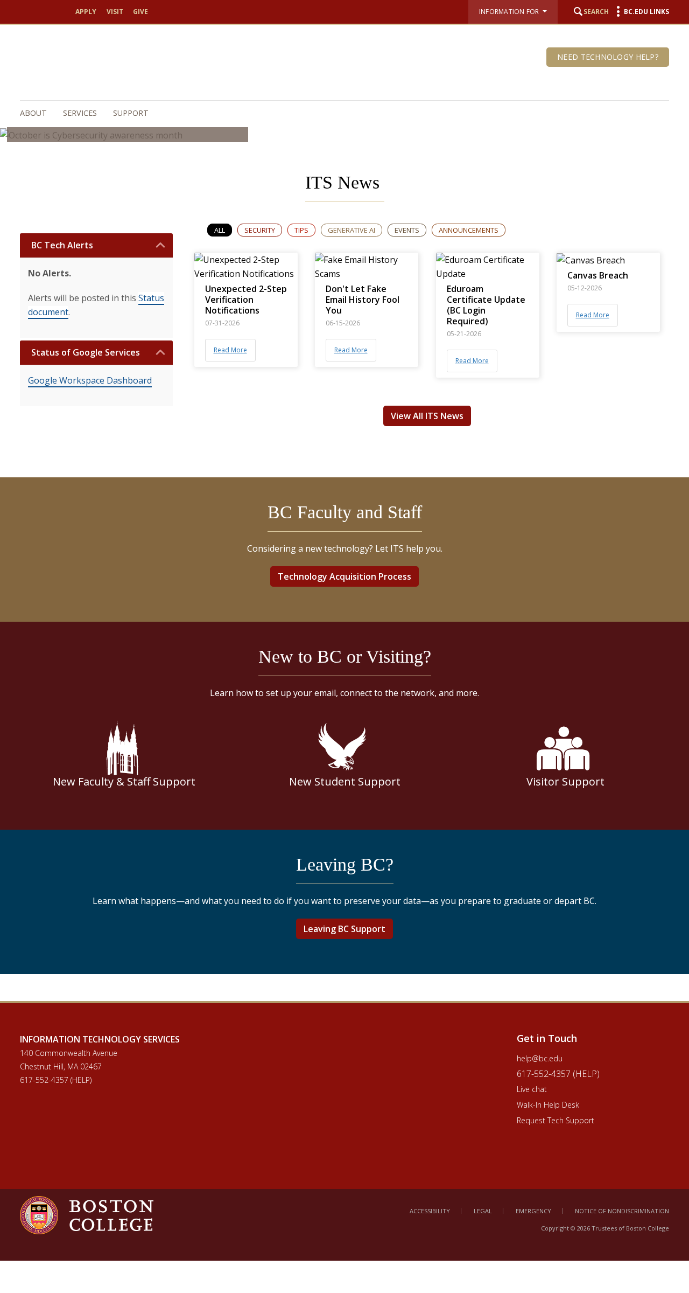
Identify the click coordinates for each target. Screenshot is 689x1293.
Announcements (468, 230)
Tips (301, 230)
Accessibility (430, 1211)
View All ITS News (427, 416)
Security (259, 230)
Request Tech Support (555, 1120)
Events (407, 230)
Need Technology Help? (607, 57)
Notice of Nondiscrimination (622, 1211)
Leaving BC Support (344, 929)
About (33, 113)
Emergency (533, 1211)
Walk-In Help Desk (548, 1105)
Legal (483, 1211)
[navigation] (339, 113)
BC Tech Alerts (62, 245)
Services (80, 113)
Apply (85, 11)
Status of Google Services (85, 352)
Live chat (532, 1089)
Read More (230, 349)
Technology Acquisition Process (344, 576)
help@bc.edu (540, 1058)
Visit (115, 11)
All (219, 230)
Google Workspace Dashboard (90, 380)
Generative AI (351, 230)
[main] (344, 574)
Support (131, 113)
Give (140, 11)
